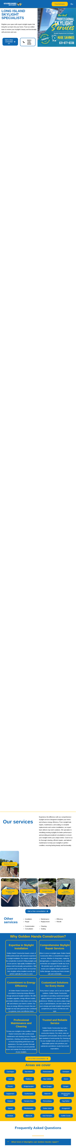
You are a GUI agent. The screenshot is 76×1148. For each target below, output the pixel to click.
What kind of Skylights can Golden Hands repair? (35, 1142)
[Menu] (72, 4)
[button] (60, 4)
